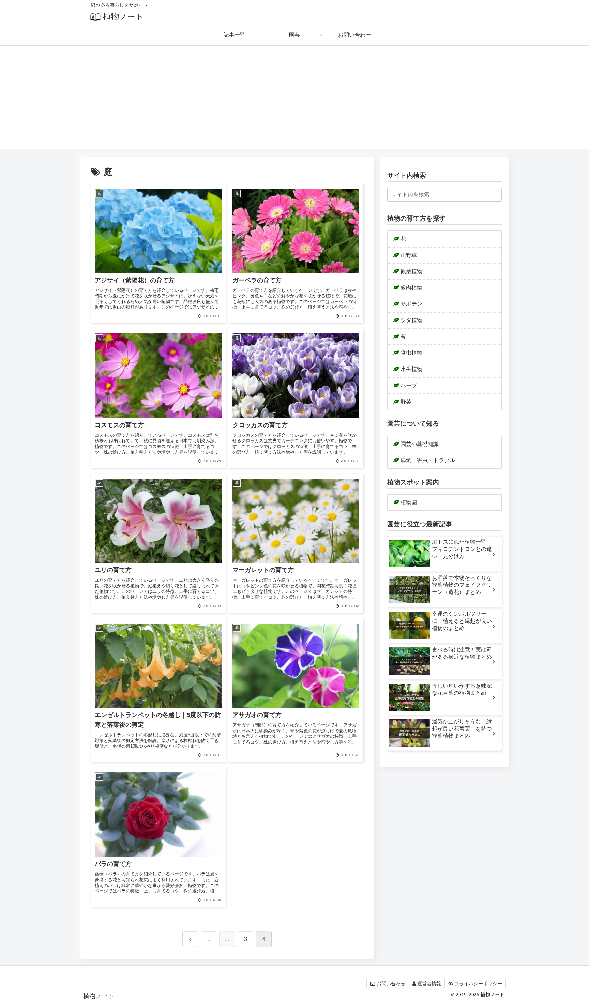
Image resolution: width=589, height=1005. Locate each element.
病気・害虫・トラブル (428, 460)
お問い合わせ (391, 983)
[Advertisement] (294, 101)
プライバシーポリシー (478, 983)
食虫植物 (411, 353)
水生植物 (411, 369)
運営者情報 (429, 983)
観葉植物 (411, 271)
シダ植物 (411, 320)
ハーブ (409, 385)
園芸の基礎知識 (420, 444)
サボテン (411, 304)
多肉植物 (411, 287)
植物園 (409, 502)
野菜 (406, 402)
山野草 (409, 255)
